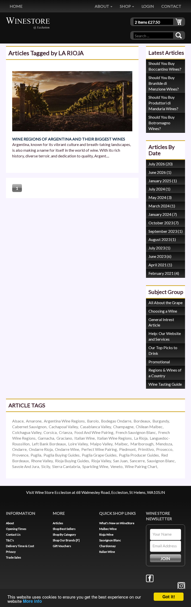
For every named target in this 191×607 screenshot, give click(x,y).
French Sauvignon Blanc (136, 432)
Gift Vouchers (62, 546)
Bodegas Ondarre (116, 421)
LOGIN (148, 6)
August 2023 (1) (162, 239)
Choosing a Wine (162, 311)
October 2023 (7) (163, 222)
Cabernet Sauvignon (29, 426)
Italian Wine (84, 438)
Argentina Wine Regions (64, 421)
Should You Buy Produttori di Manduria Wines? (163, 103)
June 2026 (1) (159, 172)
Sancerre (137, 460)
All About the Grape (165, 302)
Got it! (168, 597)
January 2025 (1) (162, 180)
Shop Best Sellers (64, 529)
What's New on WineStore (116, 523)
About (10, 523)
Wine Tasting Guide (165, 384)
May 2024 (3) (160, 197)
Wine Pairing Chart (141, 466)
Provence (20, 455)
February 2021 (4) (163, 273)
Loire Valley (78, 443)
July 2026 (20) (160, 163)
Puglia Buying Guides (62, 455)
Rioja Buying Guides (72, 460)
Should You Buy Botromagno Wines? (161, 123)
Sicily (45, 466)
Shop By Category (64, 534)
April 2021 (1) (160, 264)
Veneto (116, 466)
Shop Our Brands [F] (66, 540)
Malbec (121, 443)
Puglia (36, 455)
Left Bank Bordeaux (49, 443)
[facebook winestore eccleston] (149, 577)
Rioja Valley (101, 460)
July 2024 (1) (159, 189)
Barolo (93, 421)
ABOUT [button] (102, 6)
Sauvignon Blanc (161, 460)
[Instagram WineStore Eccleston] (181, 585)
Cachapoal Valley (63, 426)
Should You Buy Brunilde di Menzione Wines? (163, 83)
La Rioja (140, 438)
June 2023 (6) (159, 256)
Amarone (34, 421)
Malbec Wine (108, 529)
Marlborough (141, 443)
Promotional (159, 361)
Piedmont (127, 449)
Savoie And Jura (25, 466)
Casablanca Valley (95, 426)
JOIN (165, 558)
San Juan (120, 460)
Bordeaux (142, 421)
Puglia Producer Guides (139, 455)
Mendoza (164, 443)
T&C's (10, 540)
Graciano (64, 438)
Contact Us (13, 534)
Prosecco (164, 449)
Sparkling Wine (95, 466)
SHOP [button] (126, 6)
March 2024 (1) (161, 205)
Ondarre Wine (67, 449)
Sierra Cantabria (66, 466)
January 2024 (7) (162, 214)
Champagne (123, 426)
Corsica (50, 432)
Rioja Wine (106, 534)
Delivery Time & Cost (20, 546)
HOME (16, 6)
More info (32, 601)
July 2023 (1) (159, 247)
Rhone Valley (42, 460)
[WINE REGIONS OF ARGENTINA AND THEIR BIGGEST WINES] (72, 100)
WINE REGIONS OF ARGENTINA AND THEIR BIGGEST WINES (68, 139)
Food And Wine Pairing (93, 432)
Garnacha (46, 438)
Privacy (11, 552)
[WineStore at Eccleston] (28, 22)
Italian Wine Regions (114, 438)
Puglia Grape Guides (99, 455)
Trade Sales (13, 557)
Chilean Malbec (149, 426)
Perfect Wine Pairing (99, 449)
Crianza (65, 432)
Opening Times (16, 529)
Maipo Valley (101, 443)
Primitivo (146, 449)
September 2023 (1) (165, 231)
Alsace (18, 421)
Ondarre (19, 449)
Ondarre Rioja (41, 449)
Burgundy (160, 421)
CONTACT (171, 6)
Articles (58, 523)
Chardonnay (107, 546)
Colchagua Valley (26, 432)
